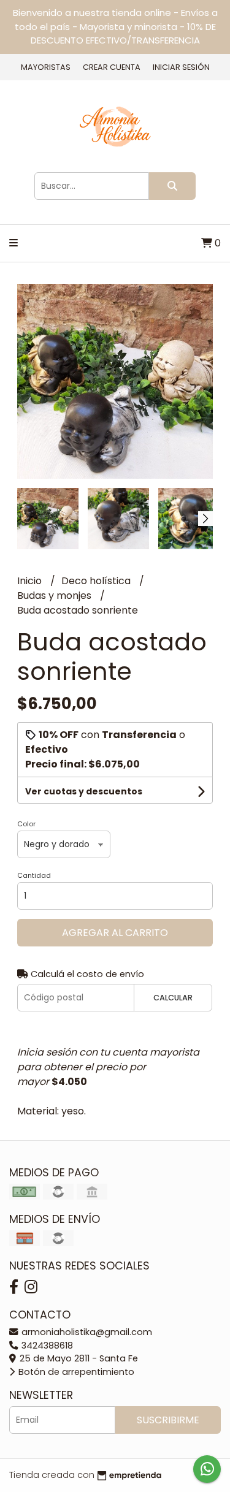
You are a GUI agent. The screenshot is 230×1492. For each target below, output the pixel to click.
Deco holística (97, 581)
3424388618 (46, 1345)
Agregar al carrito (115, 933)
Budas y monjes (55, 595)
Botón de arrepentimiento (75, 1372)
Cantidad (34, 875)
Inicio (30, 581)
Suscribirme (168, 1420)
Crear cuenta (111, 67)
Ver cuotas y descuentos (83, 791)
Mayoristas (46, 67)
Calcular (173, 997)
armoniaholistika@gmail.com (85, 1332)
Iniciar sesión (181, 67)
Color (26, 824)
